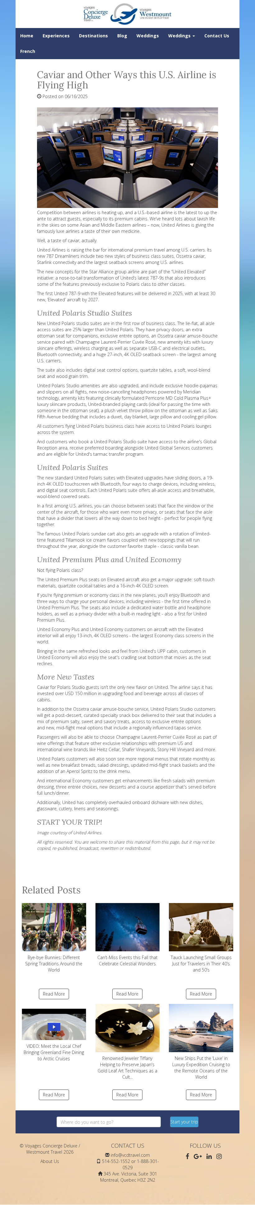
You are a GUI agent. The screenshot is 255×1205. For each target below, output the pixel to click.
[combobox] (109, 1122)
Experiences (56, 36)
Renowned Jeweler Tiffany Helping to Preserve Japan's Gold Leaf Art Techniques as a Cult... (127, 1067)
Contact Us (216, 36)
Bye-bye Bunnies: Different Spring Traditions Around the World (53, 963)
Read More (54, 994)
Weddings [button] (180, 36)
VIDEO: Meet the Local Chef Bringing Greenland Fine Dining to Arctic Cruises (54, 1052)
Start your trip (184, 1122)
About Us (49, 1161)
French (27, 51)
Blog (122, 36)
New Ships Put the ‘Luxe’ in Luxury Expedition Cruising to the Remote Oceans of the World (201, 1067)
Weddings (148, 36)
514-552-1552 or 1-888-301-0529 (130, 1164)
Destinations (93, 36)
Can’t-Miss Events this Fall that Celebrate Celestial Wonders (127, 960)
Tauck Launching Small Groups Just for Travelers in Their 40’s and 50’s (201, 963)
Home (26, 36)
